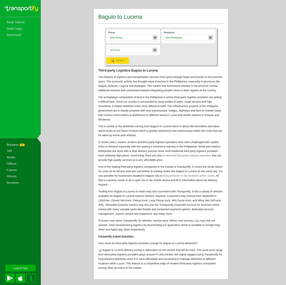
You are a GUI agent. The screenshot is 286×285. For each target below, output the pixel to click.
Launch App (20, 268)
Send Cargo (14, 28)
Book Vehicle (16, 22)
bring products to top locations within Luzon (188, 175)
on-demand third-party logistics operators (186, 155)
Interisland (14, 35)
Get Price (120, 60)
